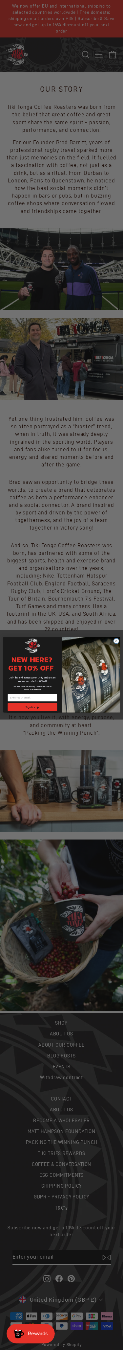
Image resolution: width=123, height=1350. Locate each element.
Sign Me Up (32, 707)
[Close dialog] (116, 641)
